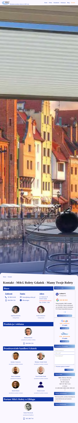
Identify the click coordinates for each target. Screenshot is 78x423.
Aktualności (56, 2)
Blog (68, 2)
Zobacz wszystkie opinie (64, 315)
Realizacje (63, 2)
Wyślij (69, 370)
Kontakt (73, 2)
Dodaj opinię (64, 328)
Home (45, 2)
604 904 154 (58, 401)
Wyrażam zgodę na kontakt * (63, 366)
